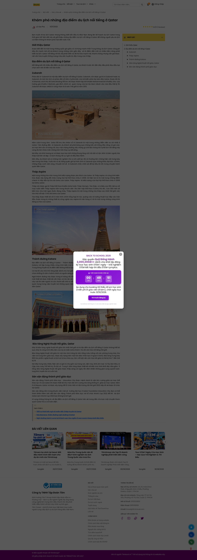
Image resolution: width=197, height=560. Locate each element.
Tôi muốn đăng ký (98, 298)
